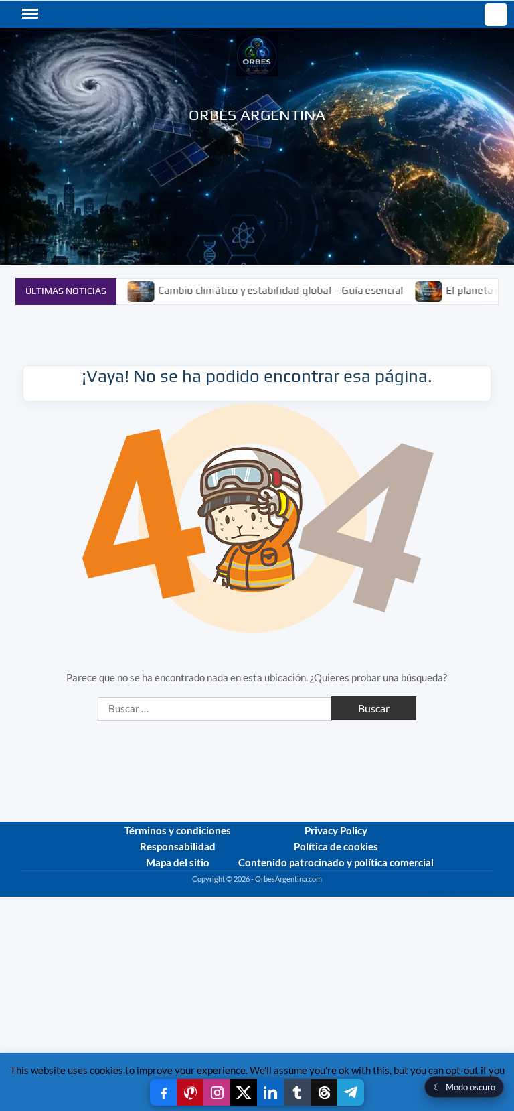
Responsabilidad (178, 846)
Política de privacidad (458, 891)
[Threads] (324, 1092)
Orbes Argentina (257, 114)
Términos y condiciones (177, 830)
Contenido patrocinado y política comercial (336, 862)
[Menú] (28, 14)
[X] (243, 1092)
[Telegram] (350, 1092)
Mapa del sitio (177, 862)
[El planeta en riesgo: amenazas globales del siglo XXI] (406, 290)
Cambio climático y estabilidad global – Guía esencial (257, 290)
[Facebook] (163, 1092)
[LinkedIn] (270, 1092)
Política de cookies (336, 846)
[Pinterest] (190, 1092)
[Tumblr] (297, 1092)
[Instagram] (216, 1092)
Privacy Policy (336, 830)
